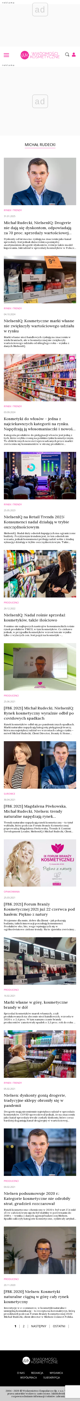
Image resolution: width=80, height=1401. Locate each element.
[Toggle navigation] (6, 55)
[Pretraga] (66, 54)
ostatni (59, 1326)
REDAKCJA (37, 1373)
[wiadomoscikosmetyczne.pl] (40, 55)
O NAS (21, 1373)
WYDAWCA (56, 1373)
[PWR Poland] (40, 1360)
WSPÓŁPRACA (28, 1377)
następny (38, 1326)
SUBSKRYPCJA (51, 1377)
